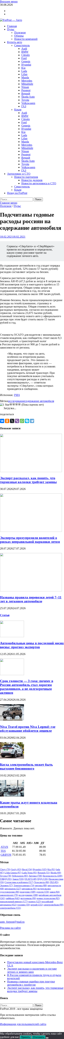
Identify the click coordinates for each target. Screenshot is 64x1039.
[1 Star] (4, 404)
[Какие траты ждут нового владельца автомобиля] (12, 795)
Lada (24, 71)
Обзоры (19, 35)
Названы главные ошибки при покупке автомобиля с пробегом (31, 983)
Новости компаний (26, 38)
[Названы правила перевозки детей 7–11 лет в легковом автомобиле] (31, 590)
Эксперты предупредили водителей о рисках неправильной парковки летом (30, 540)
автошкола (29, 888)
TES (3, 850)
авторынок (13, 888)
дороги (42, 891)
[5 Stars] (19, 404)
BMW (24, 51)
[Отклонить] (47, 1037)
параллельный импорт (14, 901)
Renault (25, 93)
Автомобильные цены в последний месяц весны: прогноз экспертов (32, 645)
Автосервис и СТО (18, 173)
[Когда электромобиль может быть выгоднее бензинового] (12, 757)
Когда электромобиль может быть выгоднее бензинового (26, 766)
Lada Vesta (29, 872)
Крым (17, 109)
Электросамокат (24, 885)
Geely (16, 869)
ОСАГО (31, 879)
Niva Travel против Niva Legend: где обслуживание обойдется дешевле (27, 729)
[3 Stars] (13, 404)
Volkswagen (28, 103)
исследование (16, 401)
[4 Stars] (16, 404)
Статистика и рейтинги (19, 882)
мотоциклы (28, 898)
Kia (23, 67)
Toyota (25, 99)
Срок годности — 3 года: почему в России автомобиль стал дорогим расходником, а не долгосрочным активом (26, 687)
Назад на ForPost (17, 193)
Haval (27, 869)
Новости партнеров (26, 176)
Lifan (24, 74)
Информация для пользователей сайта (23, 1024)
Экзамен (6, 885)
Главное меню (8, 202)
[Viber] (17, 421)
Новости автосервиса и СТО (38, 183)
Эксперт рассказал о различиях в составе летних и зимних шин (32, 970)
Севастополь (22, 45)
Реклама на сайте (10, 927)
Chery (5, 869)
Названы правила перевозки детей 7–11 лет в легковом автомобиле (31, 599)
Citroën (25, 55)
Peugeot (25, 90)
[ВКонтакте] (2, 421)
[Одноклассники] (7, 421)
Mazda (25, 77)
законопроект (9, 895)
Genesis (25, 61)
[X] (12, 421)
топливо (23, 904)
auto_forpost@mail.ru (12, 921)
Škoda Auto (28, 96)
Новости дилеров (31, 180)
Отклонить (38, 1037)
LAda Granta (13, 872)
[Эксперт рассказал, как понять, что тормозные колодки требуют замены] (31, 471)
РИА (17, 394)
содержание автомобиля (39, 401)
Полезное (20, 32)
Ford (24, 58)
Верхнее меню (9, 1)
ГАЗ (23, 106)
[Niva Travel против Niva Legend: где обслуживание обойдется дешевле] (12, 719)
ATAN (4, 846)
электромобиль (10, 908)
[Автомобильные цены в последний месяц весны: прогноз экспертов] (12, 636)
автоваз (41, 885)
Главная (12, 26)
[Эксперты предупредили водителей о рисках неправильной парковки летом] (31, 530)
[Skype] (27, 421)
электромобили (53, 904)
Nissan (25, 87)
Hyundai (26, 64)
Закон (18, 879)
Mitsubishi (27, 83)
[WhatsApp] (22, 421)
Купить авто (14, 42)
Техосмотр (41, 882)
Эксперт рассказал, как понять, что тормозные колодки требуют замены (28, 480)
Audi (24, 48)
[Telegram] (32, 421)
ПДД (42, 879)
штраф (37, 904)
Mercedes (26, 80)
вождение (28, 891)
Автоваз (35, 875)
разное (34, 901)
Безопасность (52, 875)
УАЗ (54, 882)
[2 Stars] (10, 404)
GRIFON (6, 854)
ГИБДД (6, 879)
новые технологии (48, 898)
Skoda (55, 872)
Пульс (10, 29)
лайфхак (13, 898)
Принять (25, 1037)
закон (55, 891)
